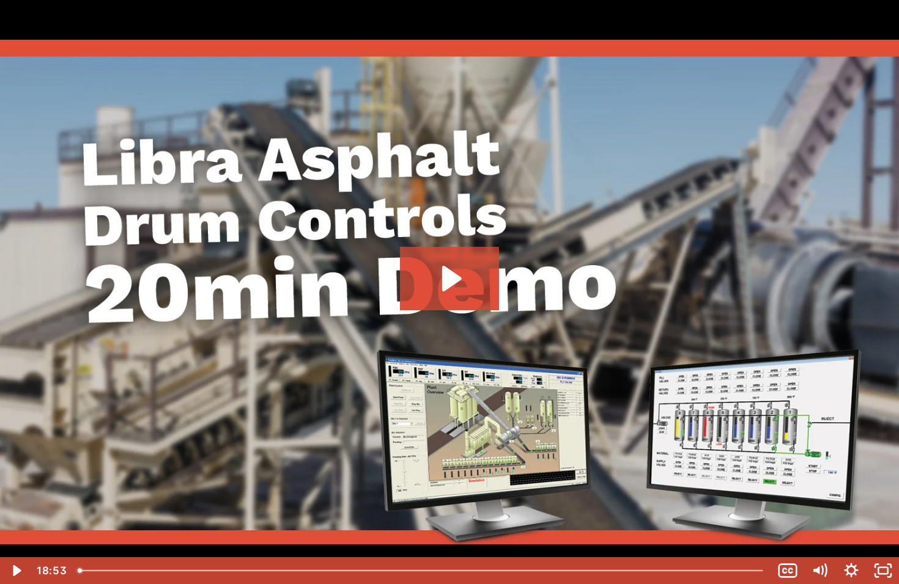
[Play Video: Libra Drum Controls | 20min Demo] (450, 278)
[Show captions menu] (788, 570)
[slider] (422, 570)
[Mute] (819, 570)
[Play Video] (16, 570)
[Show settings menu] (851, 570)
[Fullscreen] (883, 570)
